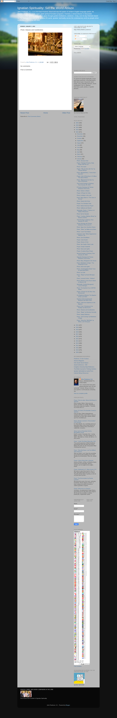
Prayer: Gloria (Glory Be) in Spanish (83, 460)
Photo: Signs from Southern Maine (86, 227)
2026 (77, 123)
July (78, 145)
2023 (77, 129)
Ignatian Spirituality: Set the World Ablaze (45, 8)
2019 (77, 329)
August (79, 143)
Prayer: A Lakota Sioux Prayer (85, 251)
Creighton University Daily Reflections (84, 367)
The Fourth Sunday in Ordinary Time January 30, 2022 (85, 184)
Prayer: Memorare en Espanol (82, 488)
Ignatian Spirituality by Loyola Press (83, 371)
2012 (77, 345)
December (80, 134)
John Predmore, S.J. (87, 379)
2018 (77, 332)
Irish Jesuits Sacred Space (81, 362)
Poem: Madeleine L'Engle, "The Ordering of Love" (85, 263)
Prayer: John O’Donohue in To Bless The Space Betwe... (87, 177)
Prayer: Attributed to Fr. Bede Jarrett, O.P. (85, 469)
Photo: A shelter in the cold (84, 195)
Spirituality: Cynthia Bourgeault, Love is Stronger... (85, 285)
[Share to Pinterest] (57, 62)
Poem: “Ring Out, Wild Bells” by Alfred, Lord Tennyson (85, 321)
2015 (77, 338)
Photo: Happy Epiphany (83, 314)
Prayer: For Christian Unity (84, 203)
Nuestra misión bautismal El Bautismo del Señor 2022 (84, 299)
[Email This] (50, 62)
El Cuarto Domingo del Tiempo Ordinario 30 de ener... (85, 188)
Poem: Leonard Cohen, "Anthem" (86, 278)
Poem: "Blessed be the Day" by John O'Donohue (85, 180)
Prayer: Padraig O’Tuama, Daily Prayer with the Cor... (85, 163)
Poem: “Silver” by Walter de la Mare (86, 229)
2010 (77, 350)
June (78, 147)
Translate (86, 48)
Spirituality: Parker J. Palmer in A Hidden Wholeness (85, 211)
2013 (77, 343)
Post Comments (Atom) (34, 116)
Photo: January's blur (82, 160)
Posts (77, 36)
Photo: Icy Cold (81, 272)
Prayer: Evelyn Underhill (83, 246)
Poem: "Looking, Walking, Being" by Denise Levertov (86, 217)
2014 (77, 341)
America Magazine (79, 360)
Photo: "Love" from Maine (84, 231)
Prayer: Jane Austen (82, 240)
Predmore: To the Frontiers (81, 358)
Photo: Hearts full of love (83, 201)
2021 (77, 325)
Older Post (66, 113)
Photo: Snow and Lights (83, 249)
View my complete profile (80, 393)
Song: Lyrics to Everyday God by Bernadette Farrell (83, 431)
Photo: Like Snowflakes (83, 237)
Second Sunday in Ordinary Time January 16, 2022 (86, 254)
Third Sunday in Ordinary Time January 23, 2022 (85, 220)
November (80, 136)
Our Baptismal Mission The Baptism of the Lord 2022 (86, 296)
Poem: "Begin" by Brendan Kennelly (86, 312)
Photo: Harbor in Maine (83, 190)
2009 (77, 352)
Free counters (78, 666)
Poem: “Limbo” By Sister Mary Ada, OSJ (85, 441)
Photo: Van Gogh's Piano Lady (85, 244)
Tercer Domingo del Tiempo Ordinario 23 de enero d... (84, 224)
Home (45, 113)
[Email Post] (47, 62)
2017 (77, 334)
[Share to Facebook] (55, 62)
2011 (77, 347)
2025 (77, 125)
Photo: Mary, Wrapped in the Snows (86, 260)
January (79, 158)
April (78, 152)
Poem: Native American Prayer (85, 205)
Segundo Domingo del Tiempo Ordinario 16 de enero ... (85, 257)
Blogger (68, 705)
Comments (79, 39)
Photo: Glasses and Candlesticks (86, 310)
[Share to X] (54, 62)
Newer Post (24, 113)
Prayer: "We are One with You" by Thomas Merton (86, 169)
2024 (77, 127)
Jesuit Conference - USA (80, 364)
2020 (77, 327)
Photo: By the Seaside (83, 214)
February (79, 156)
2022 (77, 132)
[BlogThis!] (52, 62)
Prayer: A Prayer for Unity (84, 193)
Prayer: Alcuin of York (82, 242)
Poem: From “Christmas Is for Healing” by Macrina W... (85, 307)
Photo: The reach (81, 166)
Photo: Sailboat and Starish (84, 208)
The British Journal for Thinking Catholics (85, 369)
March (79, 154)
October (79, 138)
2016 (77, 336)
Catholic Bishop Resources (81, 373)
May (78, 149)
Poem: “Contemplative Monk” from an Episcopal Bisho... (86, 269)
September (80, 140)
